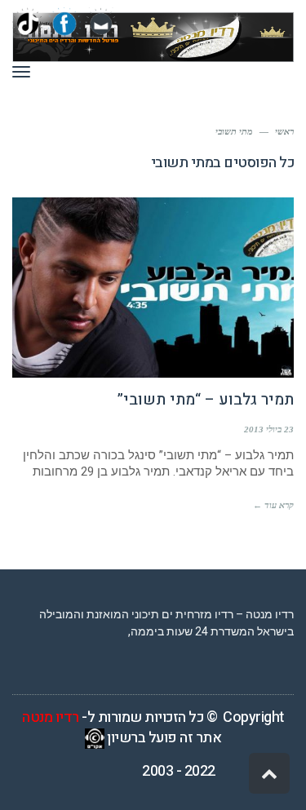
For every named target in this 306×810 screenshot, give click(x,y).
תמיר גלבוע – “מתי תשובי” (206, 399)
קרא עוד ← (273, 505)
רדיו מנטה (50, 717)
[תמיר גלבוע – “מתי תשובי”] (153, 287)
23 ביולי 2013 (269, 429)
